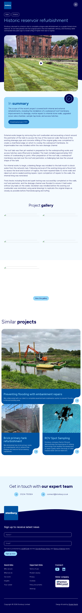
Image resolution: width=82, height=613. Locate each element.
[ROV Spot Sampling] (61, 418)
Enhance (15, 14)
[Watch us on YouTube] (57, 569)
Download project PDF (18, 122)
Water (7, 14)
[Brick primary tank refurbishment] (20, 418)
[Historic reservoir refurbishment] (41, 63)
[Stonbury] (7, 5)
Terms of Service (59, 549)
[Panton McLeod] (62, 585)
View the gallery (41, 298)
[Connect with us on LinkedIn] (63, 569)
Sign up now (10, 554)
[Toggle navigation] (75, 4)
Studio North (73, 604)
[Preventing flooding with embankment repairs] (41, 359)
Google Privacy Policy (42, 549)
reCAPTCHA (25, 549)
